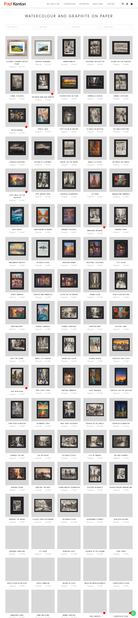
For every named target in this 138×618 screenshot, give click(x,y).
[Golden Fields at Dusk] (69, 93)
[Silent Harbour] (43, 580)
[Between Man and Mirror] (43, 93)
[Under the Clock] (69, 356)
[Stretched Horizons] (17, 421)
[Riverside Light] (69, 548)
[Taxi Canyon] (95, 612)
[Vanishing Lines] (17, 612)
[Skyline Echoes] (43, 260)
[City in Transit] (95, 452)
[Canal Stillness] (17, 93)
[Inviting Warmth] (69, 387)
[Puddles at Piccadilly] (95, 421)
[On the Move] (43, 452)
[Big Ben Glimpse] (121, 452)
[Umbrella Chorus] (95, 93)
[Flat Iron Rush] (17, 387)
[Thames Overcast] (69, 324)
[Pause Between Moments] (95, 580)
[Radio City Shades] (43, 356)
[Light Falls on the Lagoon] (17, 191)
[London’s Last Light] (121, 356)
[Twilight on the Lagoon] (121, 387)
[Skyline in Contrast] (43, 159)
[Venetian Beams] (69, 260)
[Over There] (121, 548)
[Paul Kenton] (15, 4)
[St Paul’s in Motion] (95, 126)
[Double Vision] (95, 356)
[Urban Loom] (95, 292)
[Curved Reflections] (121, 580)
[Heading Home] (17, 485)
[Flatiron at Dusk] (121, 612)
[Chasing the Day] (17, 452)
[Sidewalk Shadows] (17, 548)
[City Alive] (43, 548)
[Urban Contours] (121, 93)
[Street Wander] (17, 292)
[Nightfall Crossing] (95, 260)
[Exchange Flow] (69, 516)
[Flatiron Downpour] (121, 421)
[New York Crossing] (69, 421)
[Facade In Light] (69, 580)
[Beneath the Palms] (17, 516)
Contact (111, 4)
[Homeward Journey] (95, 516)
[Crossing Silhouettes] (95, 59)
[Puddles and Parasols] (43, 292)
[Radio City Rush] (95, 159)
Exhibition (84, 4)
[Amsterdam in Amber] (43, 227)
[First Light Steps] (43, 387)
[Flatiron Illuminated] (69, 191)
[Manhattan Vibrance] (121, 191)
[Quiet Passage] (95, 387)
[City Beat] (95, 191)
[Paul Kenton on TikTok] (127, 4)
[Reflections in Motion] (17, 580)
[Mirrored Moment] (95, 227)
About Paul (98, 4)
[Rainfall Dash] (121, 227)
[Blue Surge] (17, 227)
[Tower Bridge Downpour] (69, 485)
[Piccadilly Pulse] (69, 452)
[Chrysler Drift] (95, 324)
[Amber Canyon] (69, 612)
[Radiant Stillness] (69, 227)
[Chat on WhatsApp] (133, 613)
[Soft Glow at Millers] (69, 126)
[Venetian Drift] (17, 324)
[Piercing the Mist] (43, 485)
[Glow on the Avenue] (69, 292)
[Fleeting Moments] (95, 485)
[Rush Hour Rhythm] (121, 292)
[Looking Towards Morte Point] (17, 59)
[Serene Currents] (43, 324)
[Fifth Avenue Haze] (43, 191)
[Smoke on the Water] (69, 159)
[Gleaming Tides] (43, 421)
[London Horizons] (17, 159)
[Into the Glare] (17, 356)
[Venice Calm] (43, 126)
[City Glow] (121, 260)
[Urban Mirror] (69, 59)
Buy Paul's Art (53, 4)
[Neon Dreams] (17, 126)
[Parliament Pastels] (17, 260)
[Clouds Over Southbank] (43, 516)
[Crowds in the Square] (95, 548)
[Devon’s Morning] (43, 59)
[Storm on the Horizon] (121, 59)
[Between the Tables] (121, 159)
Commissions (70, 4)
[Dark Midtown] (43, 612)
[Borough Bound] (121, 516)
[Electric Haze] (121, 324)
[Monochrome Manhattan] (121, 485)
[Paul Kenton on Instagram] (123, 4)
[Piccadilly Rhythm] (121, 126)
